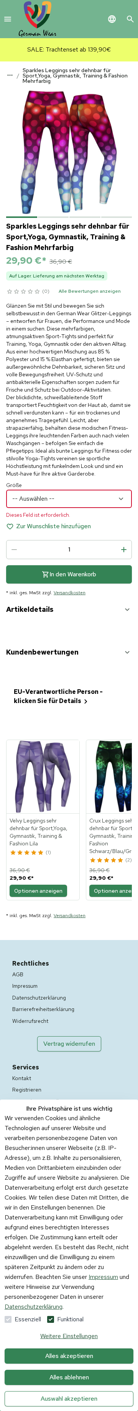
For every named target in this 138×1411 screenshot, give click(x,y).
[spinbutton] (69, 549)
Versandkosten (69, 593)
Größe (14, 485)
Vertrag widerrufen (69, 1044)
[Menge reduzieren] (14, 549)
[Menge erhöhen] (123, 549)
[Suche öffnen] (130, 19)
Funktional (70, 1319)
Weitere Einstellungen (69, 1336)
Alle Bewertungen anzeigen (90, 291)
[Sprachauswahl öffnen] (112, 19)
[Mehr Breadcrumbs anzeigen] (10, 75)
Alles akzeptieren (69, 1356)
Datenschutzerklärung (33, 1307)
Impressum (103, 1277)
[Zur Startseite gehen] (37, 19)
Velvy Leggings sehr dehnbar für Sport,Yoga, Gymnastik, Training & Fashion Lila (38, 832)
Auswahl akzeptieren (69, 1399)
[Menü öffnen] (7, 19)
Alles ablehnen (69, 1377)
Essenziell (28, 1319)
